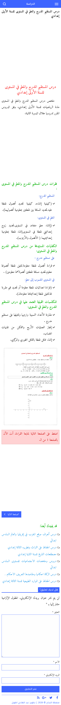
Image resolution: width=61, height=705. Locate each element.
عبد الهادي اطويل (20, 703)
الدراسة (30, 3)
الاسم (56, 662)
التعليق (55, 612)
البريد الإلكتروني (51, 675)
